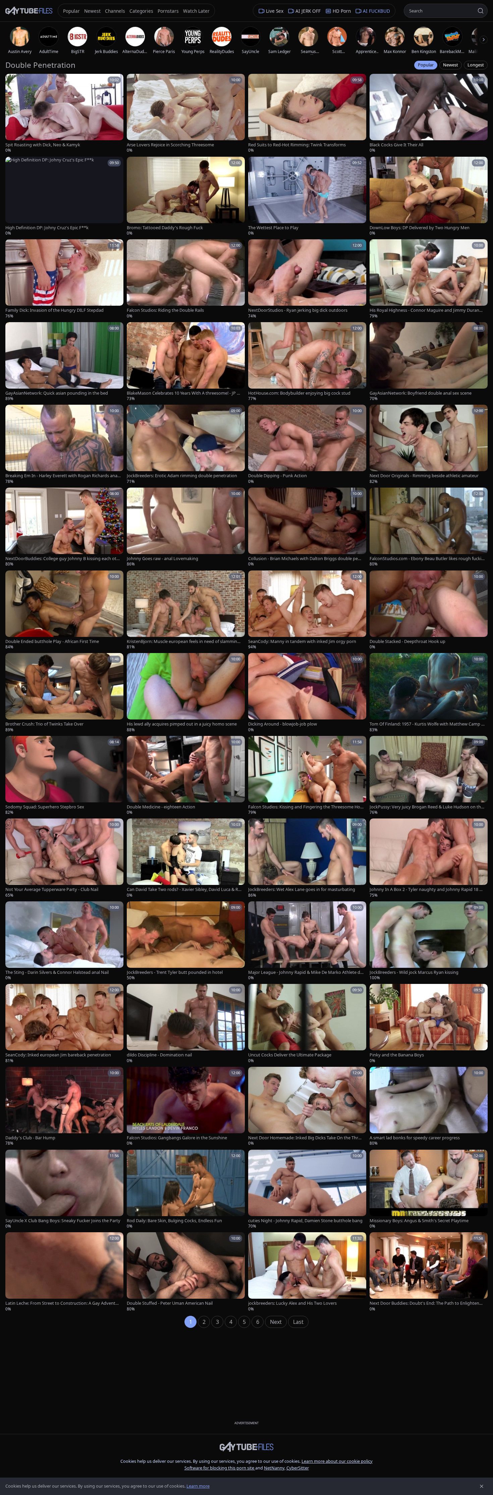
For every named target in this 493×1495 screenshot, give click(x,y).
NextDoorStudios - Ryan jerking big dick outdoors (297, 310)
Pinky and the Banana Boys (397, 1054)
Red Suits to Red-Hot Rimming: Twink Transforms (297, 144)
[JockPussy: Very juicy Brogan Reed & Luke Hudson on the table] (429, 775)
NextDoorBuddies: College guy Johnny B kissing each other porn (62, 558)
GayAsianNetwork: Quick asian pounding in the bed (56, 393)
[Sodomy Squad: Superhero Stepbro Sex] (64, 775)
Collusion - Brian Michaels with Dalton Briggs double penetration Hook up (305, 558)
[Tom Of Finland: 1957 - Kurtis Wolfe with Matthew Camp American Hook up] (429, 693)
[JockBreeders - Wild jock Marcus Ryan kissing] (429, 941)
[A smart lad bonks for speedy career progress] (429, 1106)
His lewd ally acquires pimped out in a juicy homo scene (182, 724)
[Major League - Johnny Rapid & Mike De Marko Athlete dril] (307, 941)
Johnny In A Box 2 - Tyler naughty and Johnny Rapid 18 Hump (427, 889)
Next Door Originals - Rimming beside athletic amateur (424, 475)
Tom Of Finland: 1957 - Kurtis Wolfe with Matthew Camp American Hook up (427, 724)
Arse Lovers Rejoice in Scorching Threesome (170, 144)
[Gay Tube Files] (28, 11)
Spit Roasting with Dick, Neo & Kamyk (42, 144)
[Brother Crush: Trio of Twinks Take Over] (64, 693)
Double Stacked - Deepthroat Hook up (407, 641)
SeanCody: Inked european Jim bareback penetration (58, 1054)
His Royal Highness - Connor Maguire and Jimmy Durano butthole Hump (426, 310)
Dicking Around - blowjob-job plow (282, 724)
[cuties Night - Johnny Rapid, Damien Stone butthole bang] (307, 1189)
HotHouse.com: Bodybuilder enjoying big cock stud (299, 393)
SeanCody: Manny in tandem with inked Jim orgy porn (302, 641)
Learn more (198, 1486)
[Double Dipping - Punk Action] (307, 444)
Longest (476, 65)
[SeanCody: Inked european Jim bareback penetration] (64, 1023)
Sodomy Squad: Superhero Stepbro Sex (44, 806)
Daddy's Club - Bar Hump (30, 1137)
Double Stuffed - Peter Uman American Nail (170, 1303)
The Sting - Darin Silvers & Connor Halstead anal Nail (57, 972)
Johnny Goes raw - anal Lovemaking (162, 558)
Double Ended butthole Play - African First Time (52, 641)
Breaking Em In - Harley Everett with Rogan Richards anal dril (61, 475)
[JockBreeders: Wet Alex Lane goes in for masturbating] (307, 858)
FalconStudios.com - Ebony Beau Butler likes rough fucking (427, 558)
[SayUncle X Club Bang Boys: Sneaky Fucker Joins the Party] (64, 1189)
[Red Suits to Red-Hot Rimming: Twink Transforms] (307, 113)
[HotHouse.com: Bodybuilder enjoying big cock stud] (307, 362)
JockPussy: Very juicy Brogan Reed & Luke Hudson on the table (426, 806)
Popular (426, 65)
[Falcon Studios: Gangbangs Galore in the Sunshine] (186, 1106)
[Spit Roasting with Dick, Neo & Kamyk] (64, 113)
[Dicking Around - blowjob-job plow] (307, 693)
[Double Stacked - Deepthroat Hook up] (429, 610)
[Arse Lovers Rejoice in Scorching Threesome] (186, 113)
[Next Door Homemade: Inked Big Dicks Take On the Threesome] (307, 1106)
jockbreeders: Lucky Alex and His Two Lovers (292, 1303)
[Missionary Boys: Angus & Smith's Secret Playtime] (429, 1189)
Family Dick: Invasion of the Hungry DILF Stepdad (54, 310)
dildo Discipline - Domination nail (159, 1054)
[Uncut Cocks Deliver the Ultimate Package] (307, 1023)
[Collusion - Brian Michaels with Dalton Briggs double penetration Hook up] (307, 527)
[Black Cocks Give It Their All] (429, 113)
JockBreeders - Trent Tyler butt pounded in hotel (175, 972)
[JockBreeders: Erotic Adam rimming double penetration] (186, 444)
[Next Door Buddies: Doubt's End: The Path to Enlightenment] (429, 1272)
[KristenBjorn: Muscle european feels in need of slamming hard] (186, 610)
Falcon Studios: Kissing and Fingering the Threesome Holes (306, 806)
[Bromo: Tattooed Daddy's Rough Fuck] (186, 196)
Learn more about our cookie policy (337, 1461)
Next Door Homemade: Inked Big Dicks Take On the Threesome (305, 1137)
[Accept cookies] (482, 1486)
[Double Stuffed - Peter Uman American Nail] (186, 1272)
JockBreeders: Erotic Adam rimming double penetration (182, 475)
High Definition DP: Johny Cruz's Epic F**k (47, 227)
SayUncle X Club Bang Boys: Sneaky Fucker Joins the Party (62, 1220)
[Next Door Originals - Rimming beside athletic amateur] (429, 444)
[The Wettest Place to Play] (307, 196)
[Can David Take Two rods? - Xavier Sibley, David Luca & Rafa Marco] (186, 858)
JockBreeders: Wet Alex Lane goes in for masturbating (301, 889)
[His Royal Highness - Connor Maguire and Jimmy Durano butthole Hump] (429, 279)
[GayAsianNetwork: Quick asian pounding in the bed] (64, 362)
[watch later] (12, 81)
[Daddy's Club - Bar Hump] (64, 1106)
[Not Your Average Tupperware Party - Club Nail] (64, 858)
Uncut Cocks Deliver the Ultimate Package (289, 1054)
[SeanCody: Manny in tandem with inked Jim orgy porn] (307, 610)
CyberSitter (297, 1468)
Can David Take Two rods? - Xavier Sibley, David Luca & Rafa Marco (184, 889)
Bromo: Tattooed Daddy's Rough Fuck (165, 227)
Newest (450, 65)
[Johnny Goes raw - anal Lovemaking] (186, 527)
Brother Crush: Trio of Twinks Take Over (44, 724)
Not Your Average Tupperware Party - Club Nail (51, 889)
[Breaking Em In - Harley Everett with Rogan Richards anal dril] (64, 444)
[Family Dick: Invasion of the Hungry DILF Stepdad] (64, 279)
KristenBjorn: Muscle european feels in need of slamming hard (183, 641)
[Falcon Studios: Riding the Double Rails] (186, 279)
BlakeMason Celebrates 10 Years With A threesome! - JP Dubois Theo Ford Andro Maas (183, 393)
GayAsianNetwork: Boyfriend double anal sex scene (421, 393)
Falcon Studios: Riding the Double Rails (165, 310)
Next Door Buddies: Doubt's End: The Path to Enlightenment (426, 1303)
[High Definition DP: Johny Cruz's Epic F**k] (64, 196)
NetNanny (274, 1468)
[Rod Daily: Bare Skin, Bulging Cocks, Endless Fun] (186, 1189)
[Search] (480, 10)
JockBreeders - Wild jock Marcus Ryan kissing (414, 972)
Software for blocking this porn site (219, 1468)
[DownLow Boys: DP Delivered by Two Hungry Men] (429, 196)
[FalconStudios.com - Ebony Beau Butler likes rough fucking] (429, 527)
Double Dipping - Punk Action (277, 475)
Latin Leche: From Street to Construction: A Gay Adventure (62, 1303)
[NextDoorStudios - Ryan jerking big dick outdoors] (307, 279)
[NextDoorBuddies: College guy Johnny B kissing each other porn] (64, 527)
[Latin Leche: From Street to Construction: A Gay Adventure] (64, 1272)
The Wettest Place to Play (273, 227)
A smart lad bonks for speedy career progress (415, 1137)
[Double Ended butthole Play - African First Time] (64, 610)
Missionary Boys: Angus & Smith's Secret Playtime (419, 1220)
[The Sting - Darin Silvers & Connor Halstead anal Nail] (64, 941)
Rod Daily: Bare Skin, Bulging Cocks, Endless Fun (174, 1220)
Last (298, 1322)
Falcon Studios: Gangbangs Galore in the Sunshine (177, 1137)
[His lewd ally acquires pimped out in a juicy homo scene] (186, 693)
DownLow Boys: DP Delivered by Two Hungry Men (420, 227)
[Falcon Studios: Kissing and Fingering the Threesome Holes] (307, 775)
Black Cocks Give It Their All (396, 144)
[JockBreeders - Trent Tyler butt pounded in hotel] (186, 941)
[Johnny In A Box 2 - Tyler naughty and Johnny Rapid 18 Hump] (429, 858)
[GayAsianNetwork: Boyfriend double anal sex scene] (429, 362)
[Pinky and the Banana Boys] (429, 1023)
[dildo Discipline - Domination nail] (186, 1023)
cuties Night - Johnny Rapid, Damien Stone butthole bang (305, 1220)
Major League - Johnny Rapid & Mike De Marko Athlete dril (305, 972)
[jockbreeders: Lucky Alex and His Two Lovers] (307, 1272)
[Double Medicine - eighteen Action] (186, 775)
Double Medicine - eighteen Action (161, 806)
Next (276, 1322)
